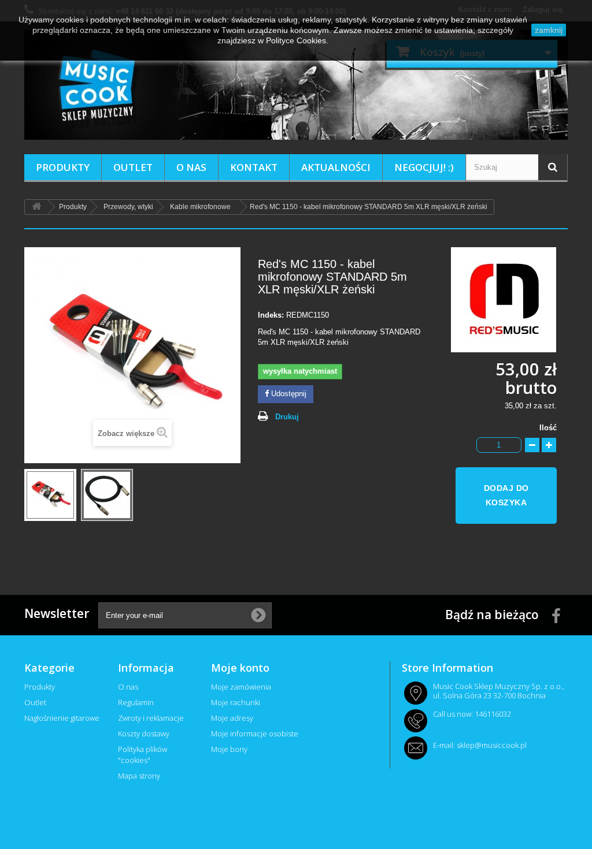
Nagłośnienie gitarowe (61, 718)
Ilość (548, 427)
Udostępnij (287, 393)
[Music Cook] (296, 85)
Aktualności (336, 167)
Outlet (133, 167)
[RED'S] (509, 299)
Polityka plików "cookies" (142, 754)
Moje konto (240, 668)
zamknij (549, 30)
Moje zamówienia (241, 687)
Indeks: (271, 315)
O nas (191, 167)
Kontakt (254, 167)
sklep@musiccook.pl (492, 745)
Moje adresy (232, 718)
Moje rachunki (235, 702)
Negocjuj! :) (424, 167)
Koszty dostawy (143, 733)
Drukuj (287, 416)
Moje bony (229, 749)
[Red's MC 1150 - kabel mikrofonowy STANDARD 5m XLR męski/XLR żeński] (50, 495)
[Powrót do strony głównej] (36, 207)
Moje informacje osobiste (254, 733)
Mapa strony (139, 775)
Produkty (63, 167)
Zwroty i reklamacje (151, 718)
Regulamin (136, 702)
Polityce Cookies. (297, 40)
